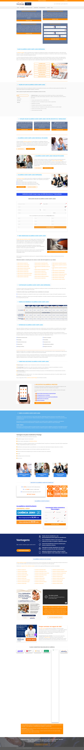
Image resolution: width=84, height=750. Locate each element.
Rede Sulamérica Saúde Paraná (40, 274)
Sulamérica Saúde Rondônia (57, 574)
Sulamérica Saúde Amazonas (23, 574)
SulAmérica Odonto (33, 441)
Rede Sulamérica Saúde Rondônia (58, 270)
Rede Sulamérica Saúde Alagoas (23, 264)
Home (18, 7)
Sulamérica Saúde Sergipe (57, 581)
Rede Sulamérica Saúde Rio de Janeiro (59, 263)
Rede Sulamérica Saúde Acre (23, 263)
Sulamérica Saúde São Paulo (57, 579)
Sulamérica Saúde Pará (39, 576)
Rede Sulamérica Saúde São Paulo (58, 275)
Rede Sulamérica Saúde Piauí (40, 278)
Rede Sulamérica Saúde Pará (40, 271)
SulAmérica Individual (27, 141)
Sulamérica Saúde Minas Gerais (41, 574)
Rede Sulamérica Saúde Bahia (23, 269)
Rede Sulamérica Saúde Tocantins (58, 279)
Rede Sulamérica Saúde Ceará (23, 271)
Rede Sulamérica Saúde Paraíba (41, 272)
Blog (52, 7)
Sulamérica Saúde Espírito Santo (23, 581)
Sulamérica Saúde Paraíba (40, 578)
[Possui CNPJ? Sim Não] (61, 27)
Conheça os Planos (28, 7)
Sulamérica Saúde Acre (22, 569)
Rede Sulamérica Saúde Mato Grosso (42, 264)
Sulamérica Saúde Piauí (39, 583)
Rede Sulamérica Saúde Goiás (23, 276)
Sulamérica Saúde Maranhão (40, 569)
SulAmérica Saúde (20, 52)
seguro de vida (43, 628)
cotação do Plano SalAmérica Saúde (27, 566)
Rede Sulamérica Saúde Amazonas (24, 268)
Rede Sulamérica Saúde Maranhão (41, 263)
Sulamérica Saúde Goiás (22, 583)
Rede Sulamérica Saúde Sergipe (58, 277)
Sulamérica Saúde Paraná (39, 579)
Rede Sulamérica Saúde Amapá (23, 266)
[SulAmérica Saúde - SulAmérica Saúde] (23, 4)
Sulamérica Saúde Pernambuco (41, 581)
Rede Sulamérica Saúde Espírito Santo (24, 275)
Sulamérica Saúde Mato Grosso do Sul (42, 573)
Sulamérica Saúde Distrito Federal (24, 579)
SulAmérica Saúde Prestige (32, 377)
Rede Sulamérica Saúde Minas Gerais (42, 269)
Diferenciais (36, 7)
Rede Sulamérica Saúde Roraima (58, 272)
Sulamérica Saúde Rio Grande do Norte (59, 571)
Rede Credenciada (42, 7)
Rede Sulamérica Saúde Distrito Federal (25, 273)
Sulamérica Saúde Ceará (22, 578)
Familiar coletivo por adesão (57, 160)
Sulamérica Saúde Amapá (22, 573)
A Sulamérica (22, 7)
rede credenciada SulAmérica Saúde (23, 239)
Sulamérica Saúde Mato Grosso (41, 571)
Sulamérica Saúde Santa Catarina (58, 578)
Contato (48, 7)
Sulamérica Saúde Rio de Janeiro (58, 569)
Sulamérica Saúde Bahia (22, 576)
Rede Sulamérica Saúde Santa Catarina (59, 274)
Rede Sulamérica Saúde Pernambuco (42, 276)
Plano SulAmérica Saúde (21, 562)
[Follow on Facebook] (64, 0)
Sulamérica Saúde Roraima (57, 576)
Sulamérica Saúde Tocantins (57, 583)
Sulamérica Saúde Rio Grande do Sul (59, 573)
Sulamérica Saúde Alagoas (22, 571)
